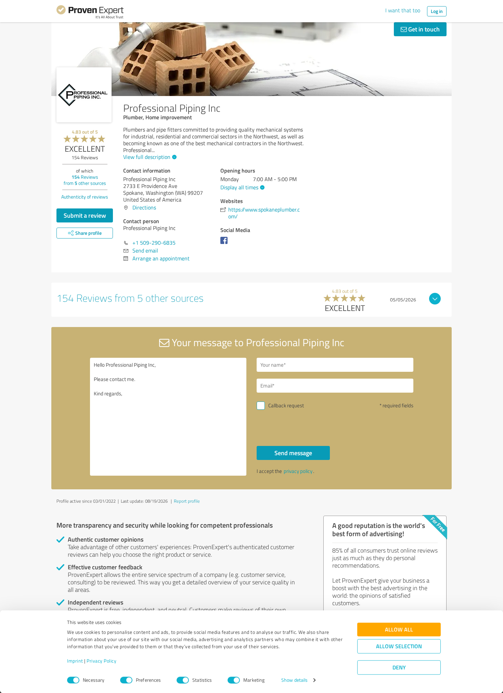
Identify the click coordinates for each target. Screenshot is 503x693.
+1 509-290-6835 (154, 242)
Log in (437, 11)
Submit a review (85, 215)
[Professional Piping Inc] (84, 95)
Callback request (286, 405)
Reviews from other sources (85, 180)
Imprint (75, 661)
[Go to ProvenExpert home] (90, 13)
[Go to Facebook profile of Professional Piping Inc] (225, 243)
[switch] (126, 680)
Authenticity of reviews (84, 196)
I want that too (402, 10)
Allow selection (399, 646)
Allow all (399, 630)
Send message (293, 452)
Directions (144, 207)
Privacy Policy (101, 661)
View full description (146, 157)
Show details (294, 680)
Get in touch (423, 29)
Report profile (187, 501)
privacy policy (298, 471)
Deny (399, 667)
